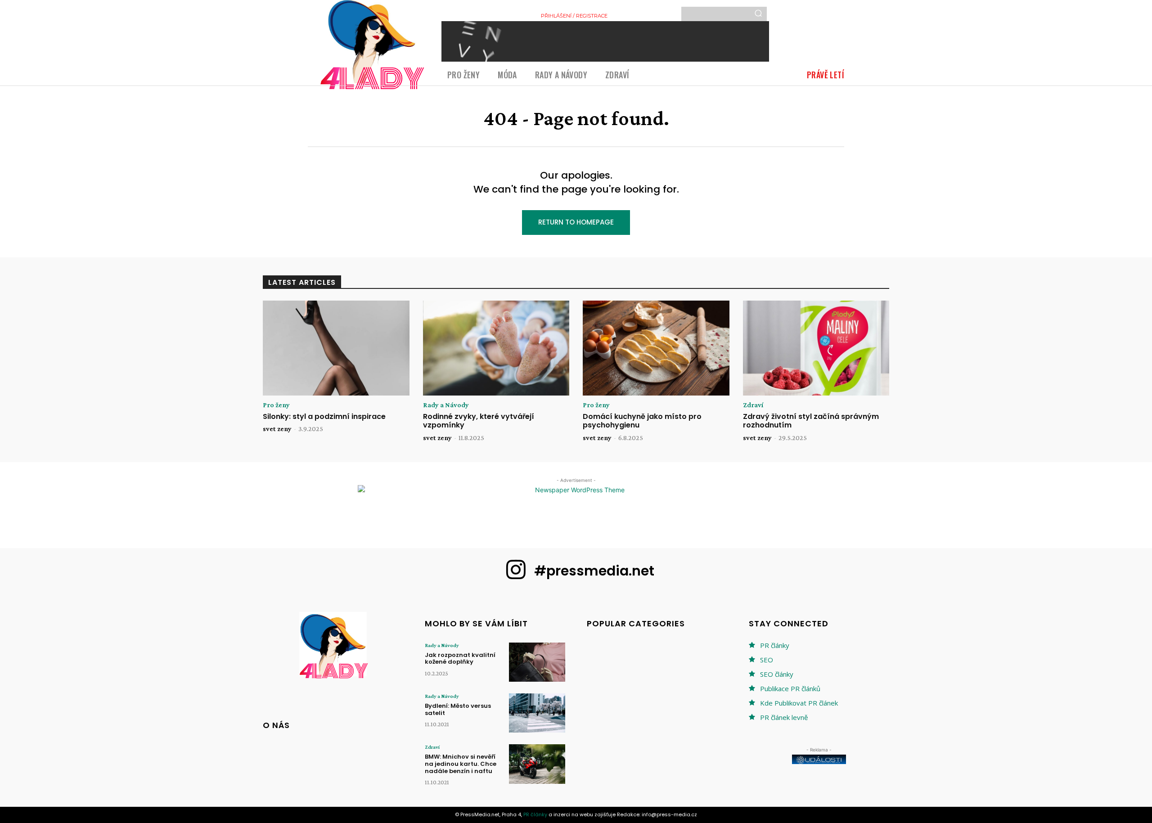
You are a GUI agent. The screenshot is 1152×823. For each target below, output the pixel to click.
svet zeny (277, 428)
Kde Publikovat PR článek (799, 702)
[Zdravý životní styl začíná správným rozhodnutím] (816, 348)
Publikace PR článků (790, 688)
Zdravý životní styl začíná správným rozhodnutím (811, 420)
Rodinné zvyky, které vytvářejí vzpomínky (478, 420)
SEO (766, 659)
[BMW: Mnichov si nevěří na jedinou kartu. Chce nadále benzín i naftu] (537, 763)
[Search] (758, 14)
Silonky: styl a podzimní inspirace (324, 416)
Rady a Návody (446, 405)
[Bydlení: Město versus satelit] (537, 713)
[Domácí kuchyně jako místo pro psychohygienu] (656, 348)
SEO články (776, 674)
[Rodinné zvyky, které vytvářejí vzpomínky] (496, 348)
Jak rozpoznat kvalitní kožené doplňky (460, 658)
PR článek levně (784, 717)
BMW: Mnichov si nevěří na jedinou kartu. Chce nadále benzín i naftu (460, 763)
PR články (774, 645)
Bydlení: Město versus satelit (458, 709)
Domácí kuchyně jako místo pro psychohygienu (642, 420)
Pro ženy (276, 405)
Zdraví (753, 405)
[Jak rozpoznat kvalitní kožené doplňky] (537, 662)
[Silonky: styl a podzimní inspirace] (336, 348)
